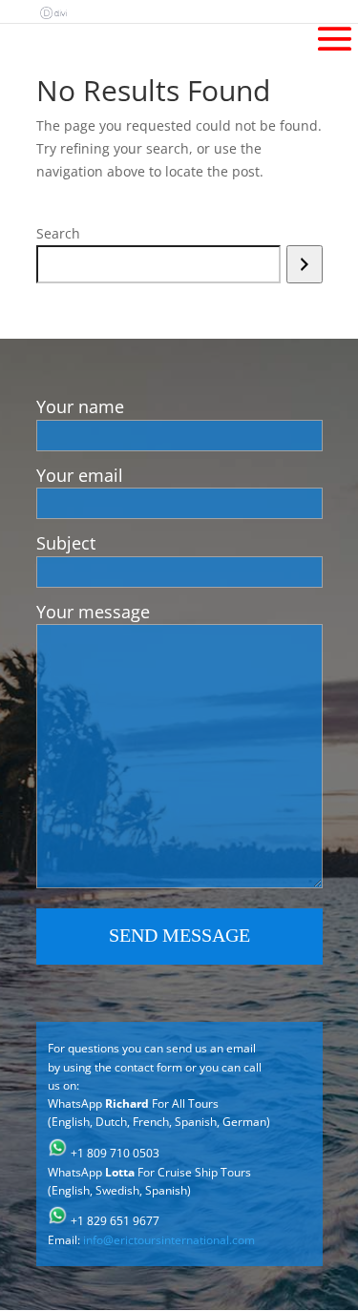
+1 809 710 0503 (115, 1153)
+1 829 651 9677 (115, 1221)
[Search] (304, 264)
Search (58, 233)
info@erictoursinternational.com (169, 1240)
